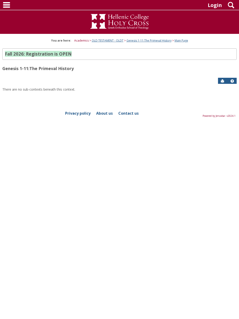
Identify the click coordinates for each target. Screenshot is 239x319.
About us (104, 113)
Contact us (128, 113)
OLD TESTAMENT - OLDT (107, 41)
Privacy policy (78, 113)
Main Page (181, 41)
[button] (232, 81)
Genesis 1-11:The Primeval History (149, 41)
